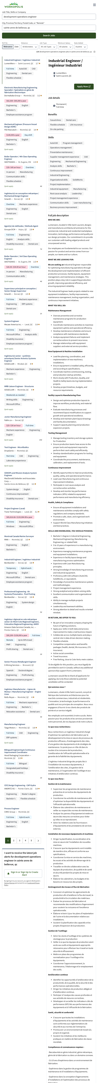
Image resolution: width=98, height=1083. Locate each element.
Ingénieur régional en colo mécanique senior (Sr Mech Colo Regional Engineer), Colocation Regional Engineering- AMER (21, 622)
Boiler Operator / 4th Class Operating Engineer (20, 157)
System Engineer (11, 321)
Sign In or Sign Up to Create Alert (24, 873)
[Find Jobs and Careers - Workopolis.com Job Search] (13, 5)
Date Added (78, 43)
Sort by (5, 43)
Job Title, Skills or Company (14, 12)
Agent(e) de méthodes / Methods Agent (21, 226)
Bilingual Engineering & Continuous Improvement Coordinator (19, 751)
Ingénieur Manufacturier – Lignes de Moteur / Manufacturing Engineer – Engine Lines (22, 691)
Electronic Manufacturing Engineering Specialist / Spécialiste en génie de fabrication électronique (20, 90)
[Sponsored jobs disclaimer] (94, 51)
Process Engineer (11, 808)
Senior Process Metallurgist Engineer (20, 662)
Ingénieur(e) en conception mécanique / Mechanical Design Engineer (21, 194)
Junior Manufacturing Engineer (17, 417)
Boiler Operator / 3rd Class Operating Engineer (20, 257)
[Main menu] (94, 4)
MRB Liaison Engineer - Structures (19, 386)
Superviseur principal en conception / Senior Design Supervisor (20, 289)
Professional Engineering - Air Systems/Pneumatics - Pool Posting (19, 592)
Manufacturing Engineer (14, 724)
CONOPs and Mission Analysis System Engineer (20, 474)
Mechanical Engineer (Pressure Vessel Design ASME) (20, 125)
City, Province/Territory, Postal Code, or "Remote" (23, 23)
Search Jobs (49, 35)
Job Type (43, 43)
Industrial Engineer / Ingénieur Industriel (22, 60)
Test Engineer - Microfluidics (16, 447)
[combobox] (49, 17)
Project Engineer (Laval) (14, 508)
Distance (24, 43)
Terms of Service (9, 883)
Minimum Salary (64, 43)
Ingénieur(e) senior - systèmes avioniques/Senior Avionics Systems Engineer (20, 358)
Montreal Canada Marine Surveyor (19, 536)
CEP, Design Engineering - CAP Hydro (20, 785)
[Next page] (38, 841)
